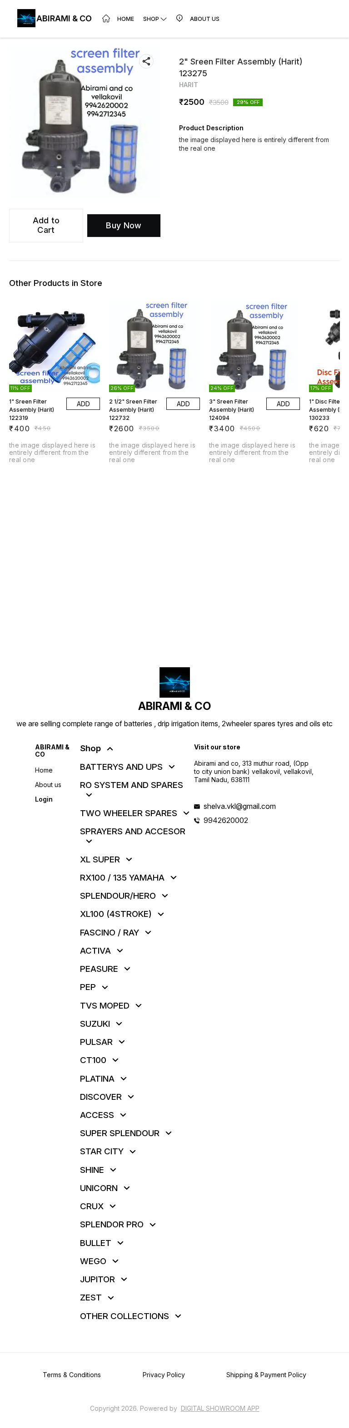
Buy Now (123, 225)
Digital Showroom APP (220, 1408)
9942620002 (226, 820)
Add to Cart (46, 225)
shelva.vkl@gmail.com (240, 806)
